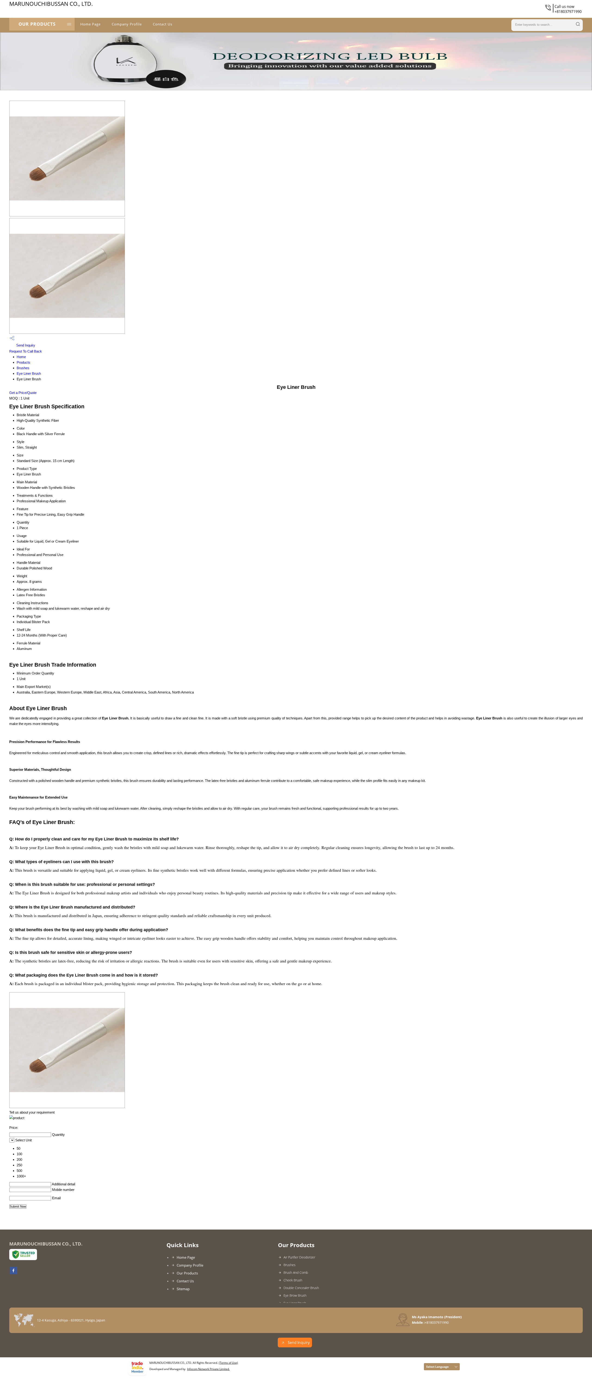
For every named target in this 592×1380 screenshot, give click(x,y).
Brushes (23, 368)
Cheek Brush (293, 1280)
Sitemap (183, 1288)
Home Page (90, 24)
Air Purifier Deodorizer (299, 1257)
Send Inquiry (25, 345)
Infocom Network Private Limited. (208, 1369)
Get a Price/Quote (23, 393)
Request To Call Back (25, 351)
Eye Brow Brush (295, 1295)
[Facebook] (13, 1272)
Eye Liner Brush (29, 373)
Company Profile (127, 24)
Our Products (37, 24)
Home (21, 357)
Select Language (437, 1367)
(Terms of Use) (228, 1363)
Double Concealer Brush (301, 1288)
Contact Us (162, 24)
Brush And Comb (296, 1272)
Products (23, 362)
